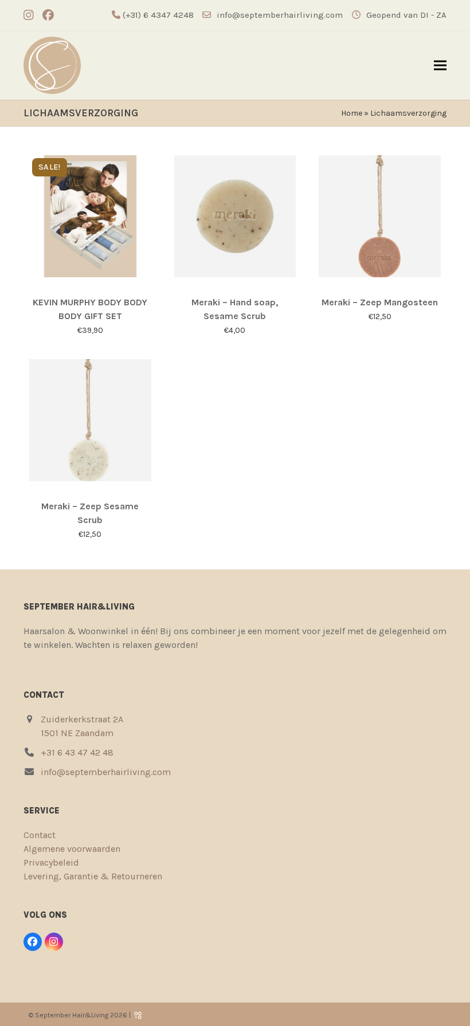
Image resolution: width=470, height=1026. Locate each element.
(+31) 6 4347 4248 (157, 15)
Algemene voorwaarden (71, 848)
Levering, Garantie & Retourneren (92, 876)
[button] (440, 65)
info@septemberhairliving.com (280, 15)
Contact (39, 835)
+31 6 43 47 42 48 (77, 752)
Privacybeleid (51, 862)
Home (351, 113)
